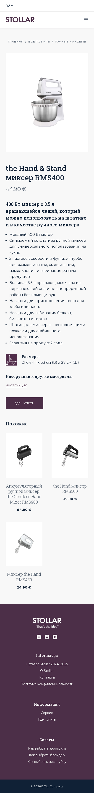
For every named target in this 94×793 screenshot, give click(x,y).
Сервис (47, 713)
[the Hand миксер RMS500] (70, 455)
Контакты (47, 677)
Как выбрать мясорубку (46, 762)
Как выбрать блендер (47, 755)
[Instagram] (39, 637)
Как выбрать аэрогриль (47, 748)
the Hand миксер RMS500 (70, 488)
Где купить (47, 719)
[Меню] (86, 20)
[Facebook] (47, 637)
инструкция (16, 385)
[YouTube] (55, 637)
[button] (9, 5)
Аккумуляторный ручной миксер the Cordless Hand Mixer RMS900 (24, 494)
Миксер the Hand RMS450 (24, 576)
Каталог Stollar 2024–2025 (47, 664)
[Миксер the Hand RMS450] (24, 544)
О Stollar (47, 671)
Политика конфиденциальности (47, 684)
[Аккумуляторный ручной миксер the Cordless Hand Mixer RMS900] (24, 455)
